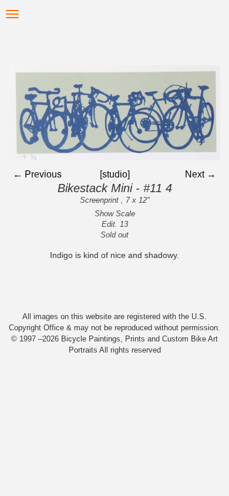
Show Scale (115, 213)
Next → (200, 174)
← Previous (37, 174)
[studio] (115, 174)
